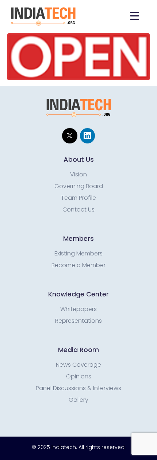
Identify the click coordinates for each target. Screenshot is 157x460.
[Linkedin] (87, 135)
